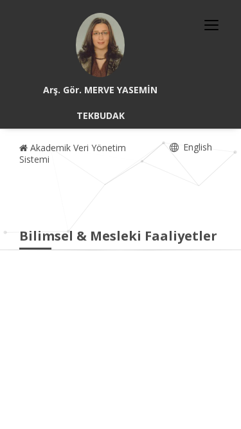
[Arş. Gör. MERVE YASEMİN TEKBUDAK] (100, 45)
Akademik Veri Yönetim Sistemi (72, 153)
